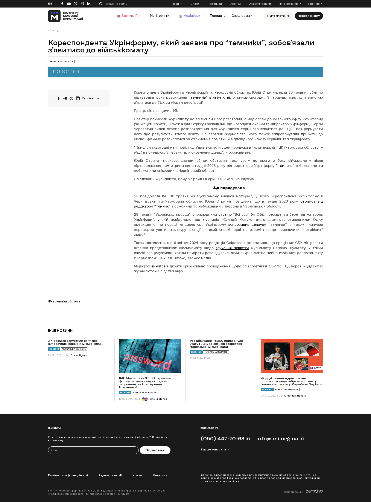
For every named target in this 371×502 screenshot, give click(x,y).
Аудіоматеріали (260, 3)
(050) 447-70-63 (222, 438)
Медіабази (192, 15)
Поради (216, 15)
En (50, 3)
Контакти (160, 475)
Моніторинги (159, 15)
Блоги (195, 3)
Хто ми (137, 475)
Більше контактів (213, 449)
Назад (54, 30)
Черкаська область (74, 349)
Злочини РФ (131, 15)
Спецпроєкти (242, 15)
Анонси (235, 3)
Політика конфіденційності (68, 475)
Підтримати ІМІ (278, 15)
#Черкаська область (64, 301)
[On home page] (65, 16)
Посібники (215, 3)
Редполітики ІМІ (110, 475)
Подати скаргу (309, 15)
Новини (177, 3)
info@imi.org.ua (277, 438)
